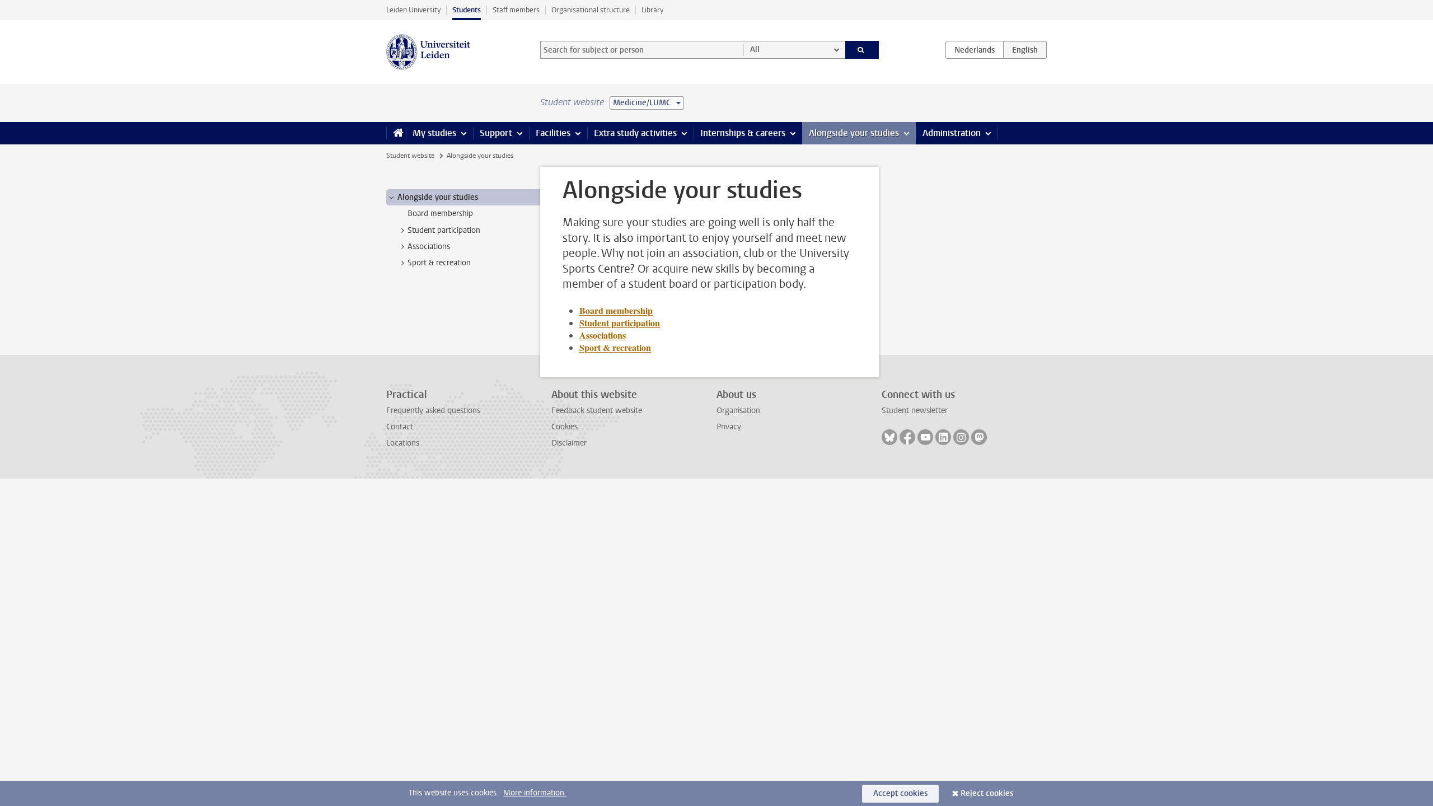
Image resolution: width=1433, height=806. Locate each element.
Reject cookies (987, 793)
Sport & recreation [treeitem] (439, 262)
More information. (534, 793)
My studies (434, 133)
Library (652, 10)
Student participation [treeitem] (444, 230)
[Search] (862, 50)
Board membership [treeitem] (440, 213)
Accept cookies (900, 793)
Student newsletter (915, 410)
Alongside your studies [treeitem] (437, 197)
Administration (951, 133)
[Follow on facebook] (907, 437)
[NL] (974, 50)
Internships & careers (742, 133)
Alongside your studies (854, 133)
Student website (410, 155)
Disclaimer (569, 443)
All (755, 49)
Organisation (738, 410)
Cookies (564, 426)
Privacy (728, 426)
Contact (399, 426)
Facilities (553, 133)
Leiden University (413, 10)
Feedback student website (596, 410)
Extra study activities (635, 133)
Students (466, 10)
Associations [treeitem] (429, 246)
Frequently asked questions (433, 410)
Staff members (516, 10)
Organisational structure (590, 10)
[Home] (396, 133)
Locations (402, 443)
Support (496, 133)
